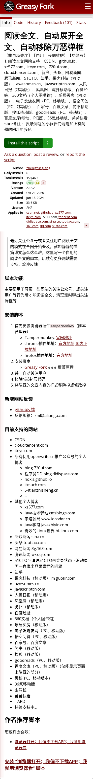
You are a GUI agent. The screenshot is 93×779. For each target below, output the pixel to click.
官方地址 (66, 343)
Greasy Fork (35, 6)
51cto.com (59, 226)
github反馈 (25, 409)
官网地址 (64, 337)
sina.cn (54, 221)
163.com (32, 226)
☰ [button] (87, 6)
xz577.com (63, 212)
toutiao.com (70, 221)
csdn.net (32, 212)
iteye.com (33, 217)
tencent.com (68, 217)
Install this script (23, 143)
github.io (47, 212)
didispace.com (37, 221)
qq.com (45, 226)
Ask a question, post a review (31, 154)
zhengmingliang (38, 168)
